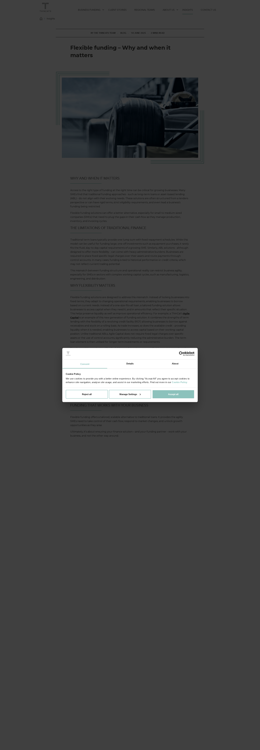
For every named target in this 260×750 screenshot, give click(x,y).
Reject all (87, 394)
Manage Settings (128, 394)
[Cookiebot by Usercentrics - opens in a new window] (181, 353)
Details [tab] (130, 363)
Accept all (173, 394)
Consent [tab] (84, 364)
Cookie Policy (179, 382)
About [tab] (175, 363)
